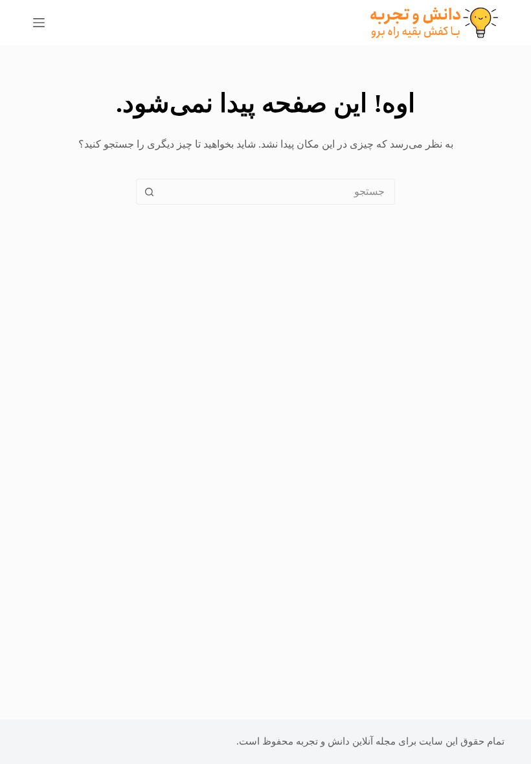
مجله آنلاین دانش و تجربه (346, 741)
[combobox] (277, 192)
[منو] (39, 22)
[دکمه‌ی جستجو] (149, 191)
